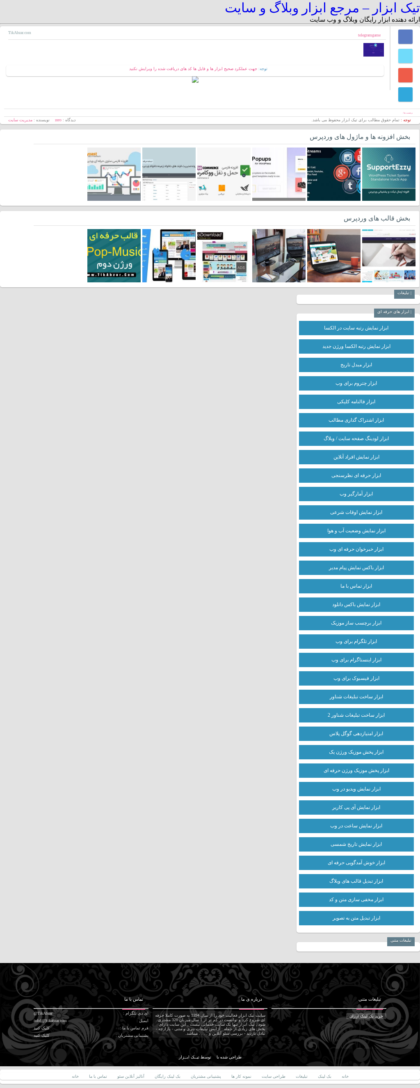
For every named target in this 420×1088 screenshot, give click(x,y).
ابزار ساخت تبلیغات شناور (356, 697)
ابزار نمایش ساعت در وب (356, 826)
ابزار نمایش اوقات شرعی (356, 512)
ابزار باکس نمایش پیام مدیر (356, 567)
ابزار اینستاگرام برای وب (356, 660)
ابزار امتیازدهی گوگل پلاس (356, 733)
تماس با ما (98, 1076)
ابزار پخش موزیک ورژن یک (356, 752)
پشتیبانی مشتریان (206, 1076)
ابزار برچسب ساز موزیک (356, 623)
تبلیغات (302, 1076)
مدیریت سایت (20, 120)
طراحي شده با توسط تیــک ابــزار (210, 1057)
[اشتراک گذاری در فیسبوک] (405, 37)
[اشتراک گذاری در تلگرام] (405, 94)
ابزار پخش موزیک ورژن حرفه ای (356, 770)
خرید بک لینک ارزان (366, 1016)
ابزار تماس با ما (356, 586)
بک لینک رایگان (167, 1076)
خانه (345, 1076)
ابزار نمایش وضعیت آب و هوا (356, 531)
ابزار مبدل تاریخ (356, 365)
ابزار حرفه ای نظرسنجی (356, 475)
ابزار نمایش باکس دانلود (356, 604)
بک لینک (324, 1076)
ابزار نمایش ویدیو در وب (356, 789)
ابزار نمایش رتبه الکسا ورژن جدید (356, 346)
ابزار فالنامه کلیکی (356, 401)
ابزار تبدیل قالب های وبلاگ (356, 881)
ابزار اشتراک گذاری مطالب (356, 420)
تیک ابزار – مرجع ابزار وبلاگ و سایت (322, 7)
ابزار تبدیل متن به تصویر (356, 918)
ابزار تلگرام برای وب (356, 641)
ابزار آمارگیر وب (356, 494)
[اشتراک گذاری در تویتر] (405, 56)
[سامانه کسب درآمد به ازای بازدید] (195, 81)
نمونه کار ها (241, 1076)
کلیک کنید (42, 1028)
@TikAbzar (43, 1013)
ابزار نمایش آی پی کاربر (356, 807)
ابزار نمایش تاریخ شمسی (356, 844)
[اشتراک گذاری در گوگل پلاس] (405, 75)
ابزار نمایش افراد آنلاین (356, 457)
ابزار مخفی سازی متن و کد (356, 899)
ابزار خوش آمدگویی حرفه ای (356, 862)
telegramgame (369, 35)
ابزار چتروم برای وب (356, 383)
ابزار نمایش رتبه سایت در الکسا (356, 328)
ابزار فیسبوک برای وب (356, 678)
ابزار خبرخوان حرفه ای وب (356, 549)
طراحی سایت (273, 1076)
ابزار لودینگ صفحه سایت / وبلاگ (356, 438)
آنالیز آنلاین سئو (130, 1076)
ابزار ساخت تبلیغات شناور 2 (356, 715)
